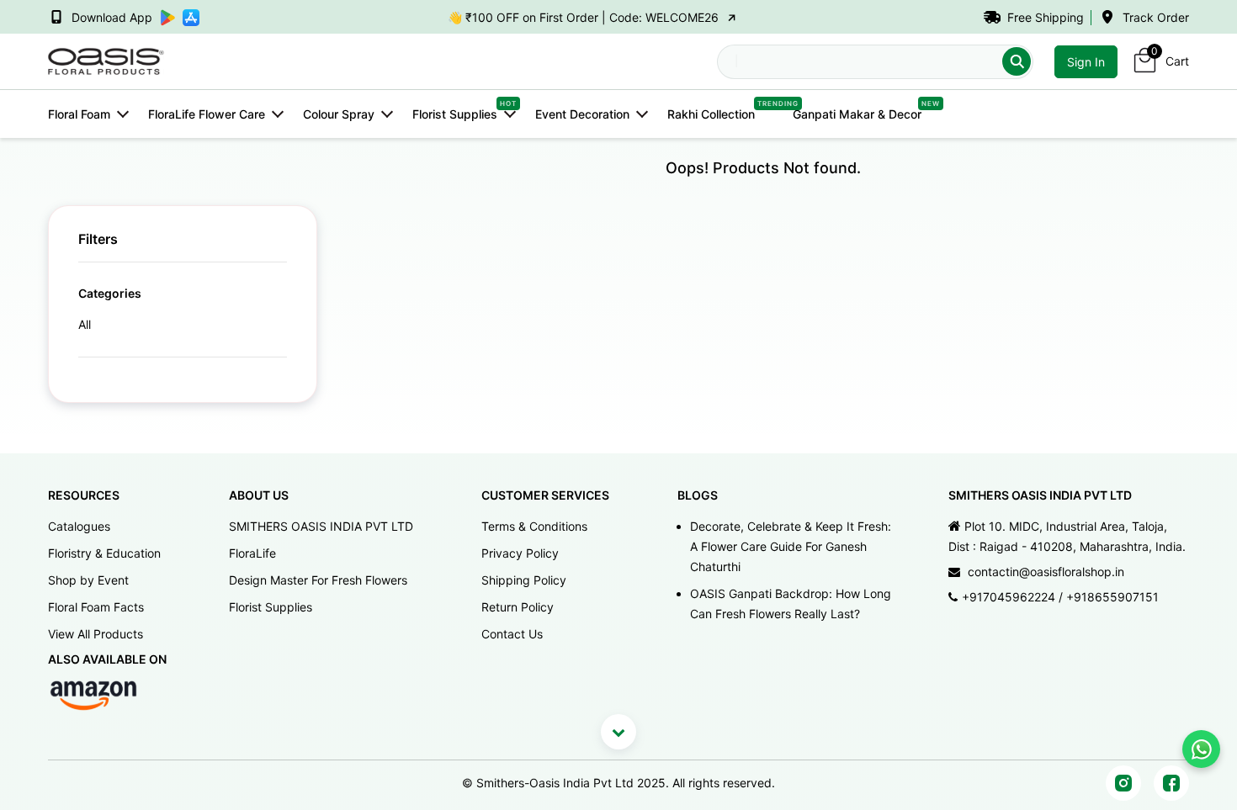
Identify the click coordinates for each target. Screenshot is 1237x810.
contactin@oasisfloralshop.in (1046, 571)
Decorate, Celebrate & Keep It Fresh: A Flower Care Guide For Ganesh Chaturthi (790, 546)
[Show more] (618, 731)
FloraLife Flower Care (206, 114)
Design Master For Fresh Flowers (318, 580)
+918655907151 (1112, 597)
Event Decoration (582, 114)
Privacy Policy (520, 553)
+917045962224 (1008, 597)
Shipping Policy (523, 580)
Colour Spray (338, 114)
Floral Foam (79, 114)
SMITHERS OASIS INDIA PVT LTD (321, 526)
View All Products (95, 634)
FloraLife (252, 553)
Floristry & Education (104, 553)
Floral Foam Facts (96, 607)
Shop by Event (88, 580)
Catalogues (79, 526)
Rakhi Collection (711, 113)
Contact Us (512, 634)
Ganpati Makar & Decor (857, 113)
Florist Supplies (454, 113)
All (84, 324)
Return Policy (517, 607)
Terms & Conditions (534, 526)
